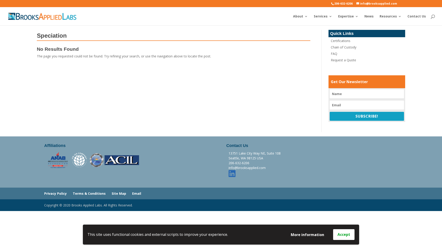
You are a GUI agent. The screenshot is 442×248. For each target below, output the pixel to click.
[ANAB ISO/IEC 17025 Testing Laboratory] (58, 160)
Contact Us (416, 16)
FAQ (334, 53)
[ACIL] (122, 160)
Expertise (346, 16)
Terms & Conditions (89, 193)
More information (307, 234)
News (369, 16)
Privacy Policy (55, 193)
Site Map (119, 193)
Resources (388, 16)
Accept (343, 234)
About (298, 16)
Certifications (340, 41)
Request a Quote (343, 60)
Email (136, 193)
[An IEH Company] (79, 160)
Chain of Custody (343, 47)
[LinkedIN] (232, 173)
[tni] (97, 160)
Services (321, 16)
